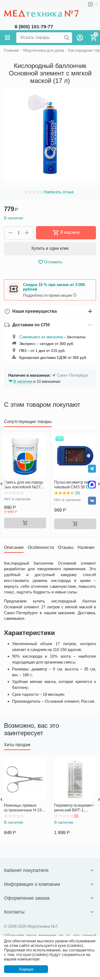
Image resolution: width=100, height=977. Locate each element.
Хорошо (26, 969)
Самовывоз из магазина (41, 337)
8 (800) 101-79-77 (34, 26)
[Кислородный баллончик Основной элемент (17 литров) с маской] (50, 134)
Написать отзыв (59, 192)
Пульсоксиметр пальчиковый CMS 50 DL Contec (74, 484)
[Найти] (66, 37)
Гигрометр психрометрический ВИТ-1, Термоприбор (74, 808)
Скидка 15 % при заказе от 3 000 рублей (54, 286)
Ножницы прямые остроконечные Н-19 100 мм (23, 808)
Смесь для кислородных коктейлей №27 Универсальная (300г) (24, 484)
